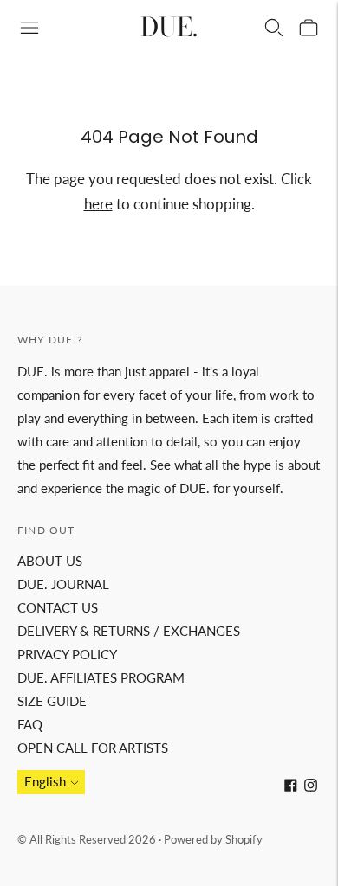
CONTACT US (57, 607)
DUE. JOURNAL (63, 584)
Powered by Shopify (213, 839)
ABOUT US (49, 560)
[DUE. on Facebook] (290, 786)
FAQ (29, 724)
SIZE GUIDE (52, 701)
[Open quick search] (274, 28)
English (45, 781)
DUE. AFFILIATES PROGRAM (101, 677)
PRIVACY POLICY (67, 654)
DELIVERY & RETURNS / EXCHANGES (128, 631)
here (98, 204)
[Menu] (29, 28)
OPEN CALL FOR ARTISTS (92, 747)
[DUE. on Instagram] (310, 786)
